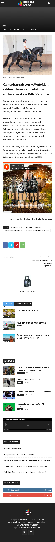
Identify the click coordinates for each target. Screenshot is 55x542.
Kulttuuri (21, 373)
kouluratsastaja (16, 227)
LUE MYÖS (8, 304)
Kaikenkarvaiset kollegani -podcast (37, 230)
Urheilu (20, 395)
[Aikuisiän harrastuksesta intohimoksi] (9, 395)
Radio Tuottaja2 (13, 29)
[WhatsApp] (22, 245)
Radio (20, 382)
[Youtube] (31, 532)
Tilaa (48, 495)
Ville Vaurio (29, 227)
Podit (4, 26)
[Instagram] (24, 532)
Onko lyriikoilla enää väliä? (29, 380)
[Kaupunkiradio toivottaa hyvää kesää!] (9, 325)
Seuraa (48, 490)
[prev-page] (4, 347)
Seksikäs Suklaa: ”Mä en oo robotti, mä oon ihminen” (25, 472)
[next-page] (8, 347)
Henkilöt (6, 317)
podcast (38, 227)
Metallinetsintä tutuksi (27, 310)
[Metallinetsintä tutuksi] (9, 313)
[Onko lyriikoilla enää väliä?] (9, 382)
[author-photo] (27, 288)
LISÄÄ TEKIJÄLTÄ (23, 304)
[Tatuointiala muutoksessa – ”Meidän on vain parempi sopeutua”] (9, 370)
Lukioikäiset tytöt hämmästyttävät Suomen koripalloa (25, 466)
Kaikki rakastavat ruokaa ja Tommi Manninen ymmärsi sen (27, 460)
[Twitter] (11, 245)
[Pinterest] (16, 245)
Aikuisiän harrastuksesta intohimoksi (34, 392)
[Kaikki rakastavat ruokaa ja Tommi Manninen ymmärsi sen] (9, 338)
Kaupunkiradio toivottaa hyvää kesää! (19, 455)
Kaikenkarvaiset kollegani (13, 230)
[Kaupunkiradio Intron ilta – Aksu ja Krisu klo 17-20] (9, 407)
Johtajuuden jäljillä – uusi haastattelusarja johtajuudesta (42, 263)
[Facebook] (5, 245)
